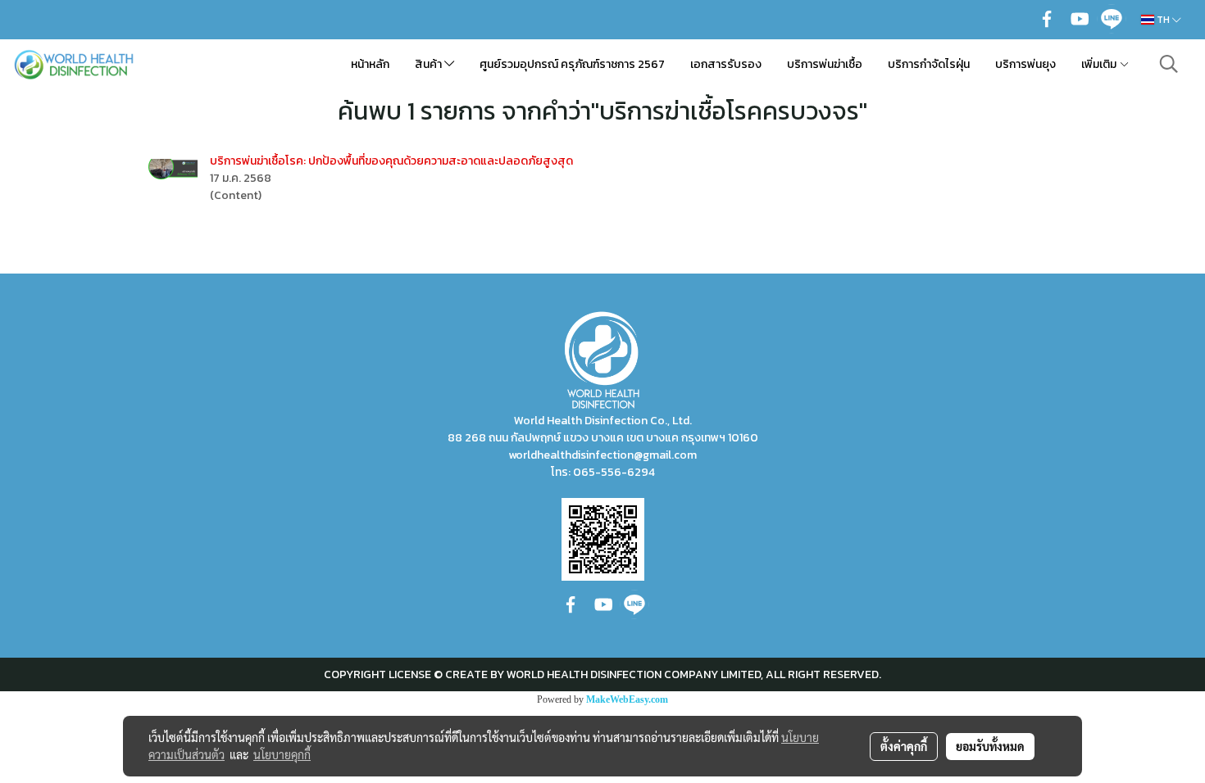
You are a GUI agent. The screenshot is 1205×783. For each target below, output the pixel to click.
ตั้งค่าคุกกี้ (903, 746)
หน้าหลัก (370, 64)
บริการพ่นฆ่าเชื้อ (824, 64)
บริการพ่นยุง (1025, 64)
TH (1163, 19)
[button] (1169, 63)
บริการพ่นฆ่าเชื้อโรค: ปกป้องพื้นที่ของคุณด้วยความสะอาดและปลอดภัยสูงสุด (391, 161)
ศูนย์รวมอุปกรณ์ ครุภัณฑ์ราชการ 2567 (572, 64)
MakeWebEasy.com (627, 699)
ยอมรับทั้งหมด (990, 746)
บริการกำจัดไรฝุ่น (929, 64)
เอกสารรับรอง (726, 64)
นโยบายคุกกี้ (282, 754)
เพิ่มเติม (1100, 64)
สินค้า (429, 64)
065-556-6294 (614, 472)
